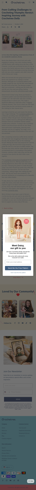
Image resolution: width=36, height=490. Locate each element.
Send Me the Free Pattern (18, 268)
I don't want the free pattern (18, 272)
